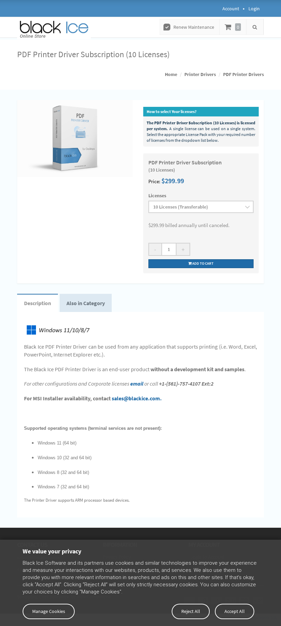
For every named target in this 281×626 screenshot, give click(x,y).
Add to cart (202, 263)
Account (230, 8)
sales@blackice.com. (137, 398)
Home (171, 74)
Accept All (234, 611)
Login (254, 8)
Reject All (190, 611)
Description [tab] (37, 303)
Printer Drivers (200, 74)
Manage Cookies (48, 611)
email (136, 383)
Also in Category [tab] (85, 303)
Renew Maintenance (193, 27)
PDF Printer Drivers (243, 74)
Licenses (157, 195)
